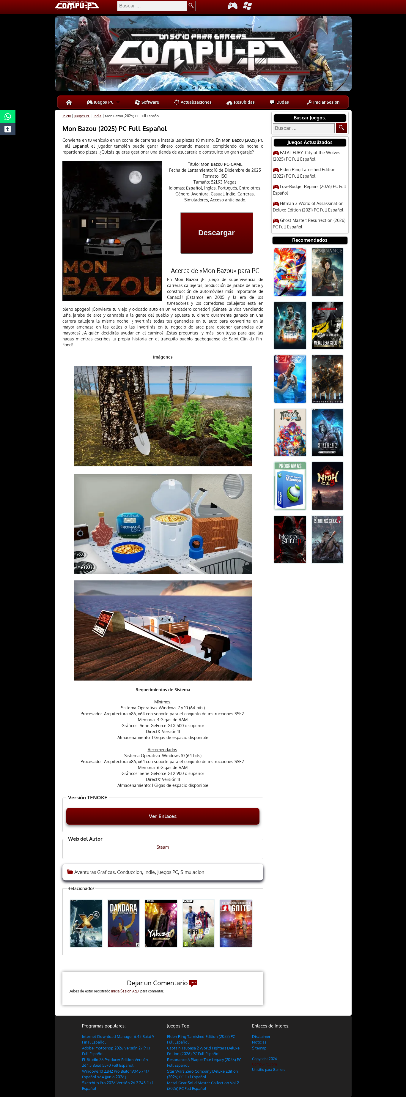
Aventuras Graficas (94, 872)
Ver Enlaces (163, 816)
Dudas (282, 102)
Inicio (66, 116)
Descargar (216, 232)
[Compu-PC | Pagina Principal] (69, 102)
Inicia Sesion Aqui (125, 991)
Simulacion (192, 872)
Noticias (259, 1042)
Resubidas (244, 102)
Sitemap (259, 1048)
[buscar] (191, 6)
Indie (98, 116)
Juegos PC (103, 102)
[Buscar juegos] (341, 128)
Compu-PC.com (264, 1064)
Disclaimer (261, 1036)
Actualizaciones (196, 102)
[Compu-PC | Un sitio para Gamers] (203, 54)
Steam (163, 847)
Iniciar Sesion (326, 102)
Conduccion (129, 872)
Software (149, 102)
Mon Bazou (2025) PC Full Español (114, 128)
